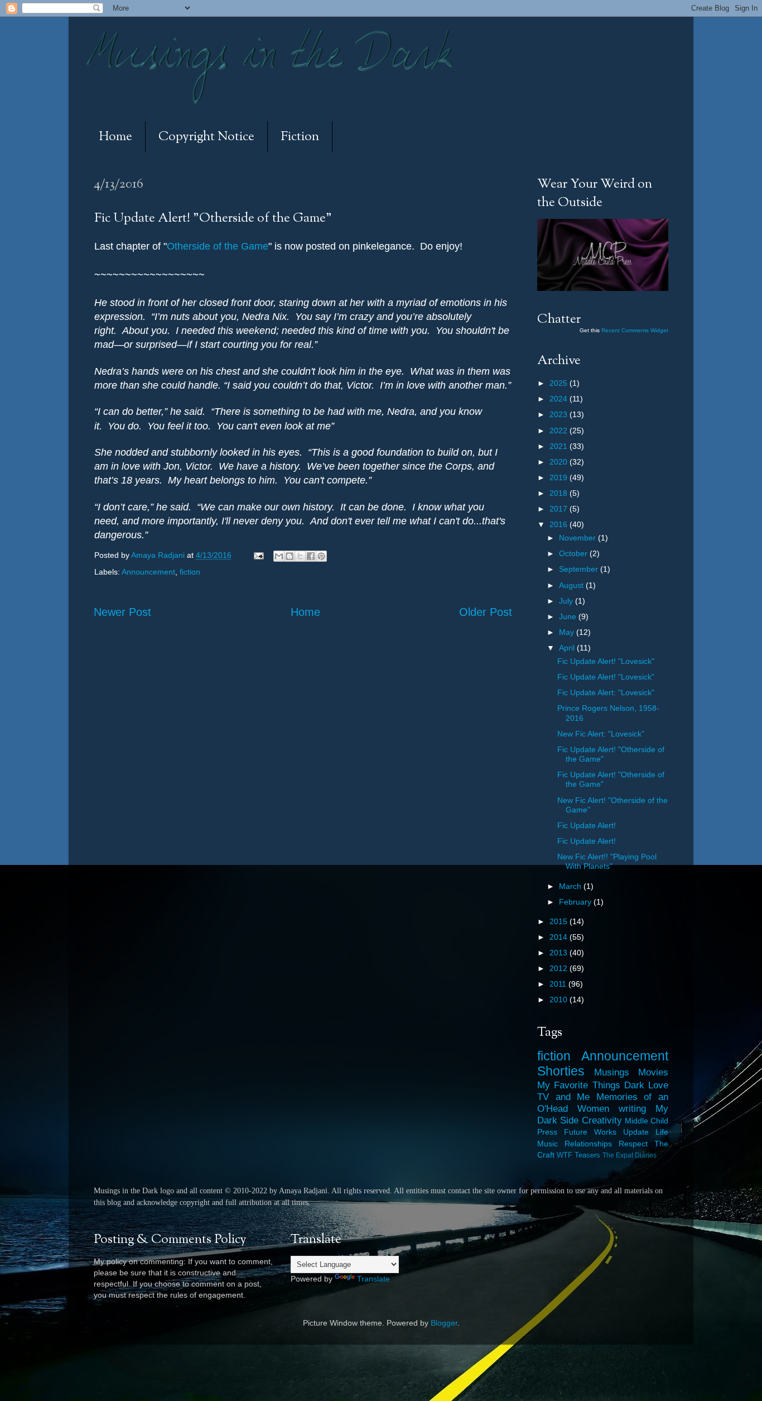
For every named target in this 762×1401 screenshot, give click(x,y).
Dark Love (646, 1085)
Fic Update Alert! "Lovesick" (605, 661)
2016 (559, 524)
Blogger (444, 1322)
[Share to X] (300, 556)
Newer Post (122, 612)
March (571, 886)
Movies (653, 1072)
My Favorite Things (578, 1085)
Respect (633, 1143)
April (568, 647)
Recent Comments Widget (634, 330)
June (568, 616)
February (576, 901)
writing (632, 1108)
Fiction (300, 137)
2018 (559, 493)
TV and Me (563, 1096)
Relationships (588, 1143)
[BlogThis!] (289, 556)
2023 (559, 414)
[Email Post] (258, 555)
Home (115, 137)
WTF (564, 1155)
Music (547, 1143)
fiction (190, 571)
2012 (559, 968)
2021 (559, 446)
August (572, 585)
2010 (559, 999)
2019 (559, 477)
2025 (559, 383)
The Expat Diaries (629, 1155)
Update (636, 1131)
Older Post (485, 612)
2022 (559, 430)
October (574, 553)
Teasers (587, 1155)
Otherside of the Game (217, 246)
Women (593, 1108)
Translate (373, 1278)
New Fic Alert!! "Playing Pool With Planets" (607, 861)
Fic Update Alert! (586, 825)
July (567, 600)
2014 (559, 937)
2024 (559, 398)
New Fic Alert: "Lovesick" (600, 733)
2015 (559, 921)
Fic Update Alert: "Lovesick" (605, 692)
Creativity (602, 1120)
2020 (559, 461)
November (578, 537)
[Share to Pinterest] (321, 556)
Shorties (561, 1071)
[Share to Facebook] (310, 556)
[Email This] (278, 556)
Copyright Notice (206, 137)
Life (661, 1131)
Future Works (590, 1131)
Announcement (148, 571)
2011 (558, 983)
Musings (611, 1072)
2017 (559, 508)
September (579, 569)
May (567, 632)
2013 (559, 952)
